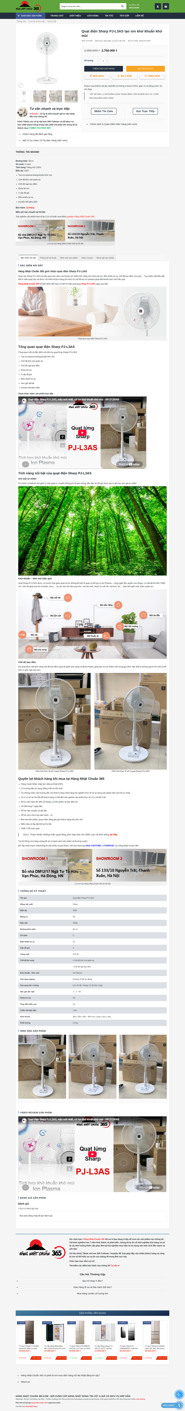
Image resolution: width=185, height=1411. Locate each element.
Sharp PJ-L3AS (144, 41)
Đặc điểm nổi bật (28, 258)
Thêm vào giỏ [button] (87, 1358)
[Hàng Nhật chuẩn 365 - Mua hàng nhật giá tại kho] (36, 6)
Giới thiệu (75, 16)
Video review (87, 258)
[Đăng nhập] (158, 6)
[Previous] (22, 58)
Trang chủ (57, 16)
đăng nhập (33, 1216)
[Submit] (122, 6)
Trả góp (124, 16)
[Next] (73, 58)
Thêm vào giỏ (36, 1358)
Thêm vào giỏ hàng (103, 69)
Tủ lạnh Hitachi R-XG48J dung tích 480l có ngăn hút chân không (29, 1348)
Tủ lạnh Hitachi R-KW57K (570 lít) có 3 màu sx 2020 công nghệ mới (79, 1348)
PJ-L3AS (135, 41)
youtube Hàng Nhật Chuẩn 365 (80, 217)
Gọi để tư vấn (134, 6)
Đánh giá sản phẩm (105, 258)
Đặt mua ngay (146, 69)
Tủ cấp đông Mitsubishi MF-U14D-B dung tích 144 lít (54, 1348)
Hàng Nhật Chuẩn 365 (39, 1403)
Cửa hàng (93, 16)
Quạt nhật (51, 21)
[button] (166, 6)
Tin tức (109, 16)
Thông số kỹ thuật (48, 258)
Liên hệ (139, 16)
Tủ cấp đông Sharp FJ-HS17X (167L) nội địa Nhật (104, 1348)
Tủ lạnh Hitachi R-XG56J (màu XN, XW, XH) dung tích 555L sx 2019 (155, 1348)
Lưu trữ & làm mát (36, 21)
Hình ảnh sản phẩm (69, 258)
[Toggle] (19, 134)
